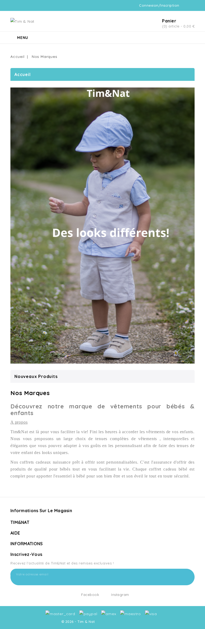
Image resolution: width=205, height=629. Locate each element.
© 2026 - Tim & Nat (78, 621)
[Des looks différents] (102, 225)
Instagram (120, 594)
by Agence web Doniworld (120, 621)
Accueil (22, 74)
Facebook (90, 594)
